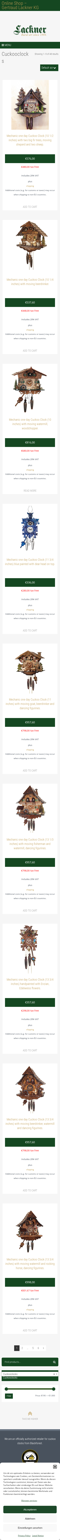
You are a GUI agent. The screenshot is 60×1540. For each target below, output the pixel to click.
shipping (30, 186)
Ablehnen (30, 1518)
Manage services (29, 1500)
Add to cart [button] (30, 206)
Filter (9, 1396)
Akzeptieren (30, 1509)
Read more (30, 490)
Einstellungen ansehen (30, 1527)
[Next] (43, 1348)
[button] (55, 1466)
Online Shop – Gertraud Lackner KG (20, 5)
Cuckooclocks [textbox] (29, 1374)
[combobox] (30, 1374)
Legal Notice (38, 1535)
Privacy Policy (24, 1535)
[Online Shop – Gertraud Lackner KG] (30, 30)
